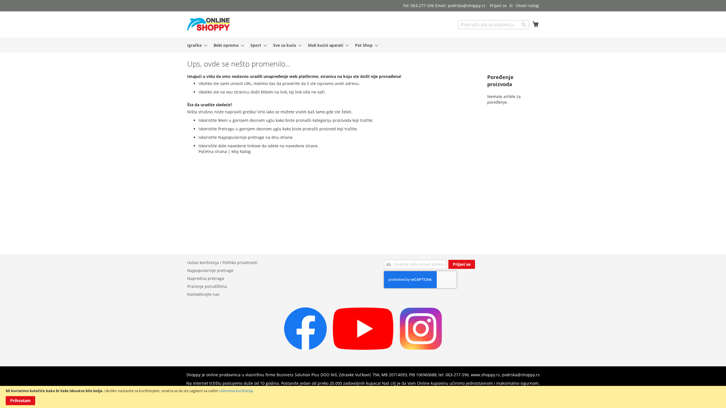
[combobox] (493, 24)
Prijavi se (498, 5)
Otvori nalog (527, 5)
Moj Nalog (241, 151)
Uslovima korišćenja (236, 390)
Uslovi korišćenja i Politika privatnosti (222, 262)
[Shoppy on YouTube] (363, 348)
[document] (363, 397)
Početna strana (213, 151)
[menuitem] (195, 45)
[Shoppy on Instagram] (421, 348)
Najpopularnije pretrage (210, 270)
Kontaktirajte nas (203, 294)
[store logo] (208, 24)
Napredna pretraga (205, 278)
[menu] (363, 45)
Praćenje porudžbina (207, 286)
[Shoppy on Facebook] (305, 348)
